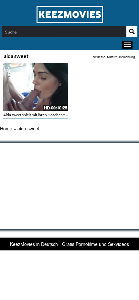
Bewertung (127, 57)
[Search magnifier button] (131, 31)
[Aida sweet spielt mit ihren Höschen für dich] (35, 87)
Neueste (99, 57)
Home (6, 128)
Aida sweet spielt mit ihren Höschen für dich (40, 114)
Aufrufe (112, 57)
